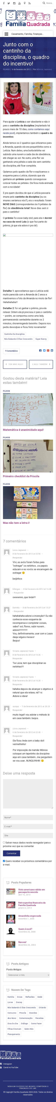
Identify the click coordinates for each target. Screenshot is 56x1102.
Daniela (16, 608)
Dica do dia (13, 1024)
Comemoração (25, 1018)
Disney (19, 1002)
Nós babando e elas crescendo (18, 339)
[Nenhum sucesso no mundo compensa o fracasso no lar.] (28, 26)
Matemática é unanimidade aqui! (23, 429)
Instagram (7, 1064)
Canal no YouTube (10, 1067)
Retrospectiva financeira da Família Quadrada (32, 904)
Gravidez (33, 1013)
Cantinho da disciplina (14, 334)
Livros (10, 1002)
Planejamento (14, 1034)
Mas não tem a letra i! (16, 522)
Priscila (22, 1013)
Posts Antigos (13, 969)
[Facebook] (40, 351)
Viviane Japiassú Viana (23, 651)
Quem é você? (25, 929)
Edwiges (16, 589)
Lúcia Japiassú (19, 550)
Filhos (6, 69)
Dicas (19, 997)
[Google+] (48, 351)
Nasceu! (22, 942)
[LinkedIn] (52, 351)
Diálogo (24, 1024)
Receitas (40, 1018)
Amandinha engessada (29, 916)
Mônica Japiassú (44, 69)
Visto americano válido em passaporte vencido (31, 890)
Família (11, 997)
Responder (17, 558)
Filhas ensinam (14, 1029)
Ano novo (12, 1018)
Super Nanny (41, 339)
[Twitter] (44, 351)
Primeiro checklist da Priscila (21, 476)
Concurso (12, 1013)
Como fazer (36, 1024)
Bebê (40, 997)
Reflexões (30, 997)
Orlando (42, 1008)
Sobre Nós (28, 1029)
